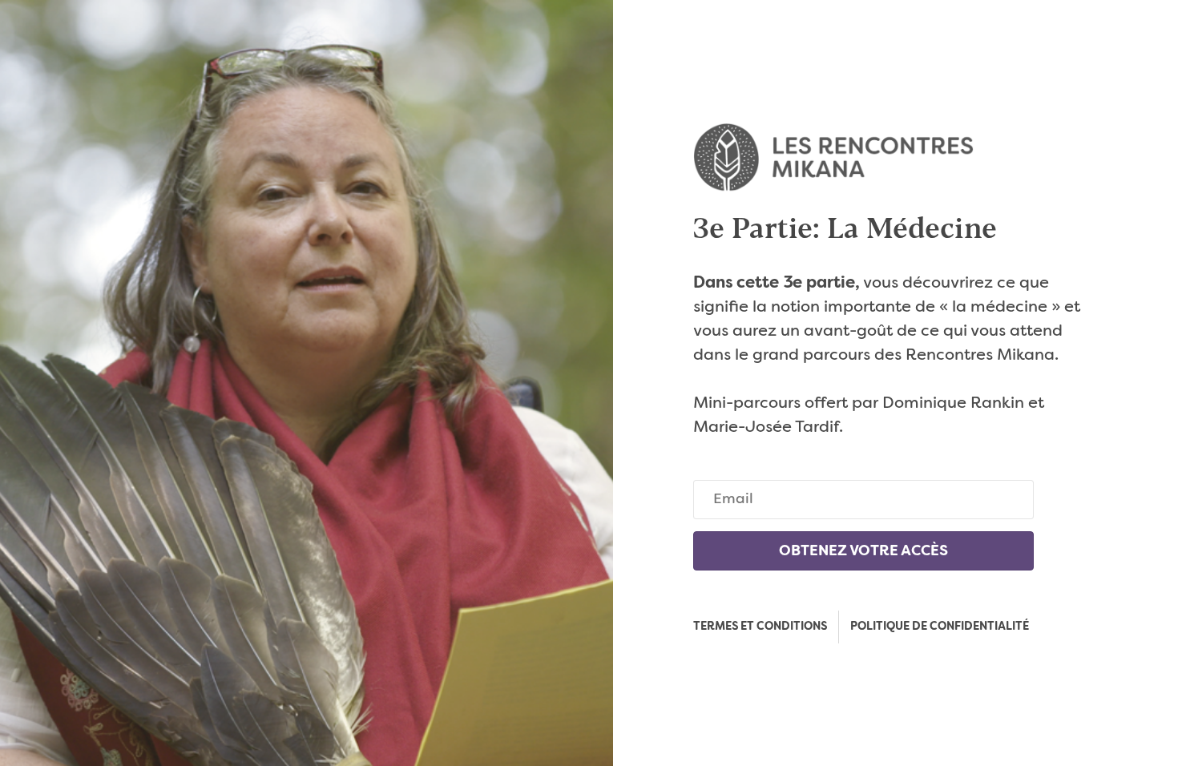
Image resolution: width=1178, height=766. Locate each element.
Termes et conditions (760, 626)
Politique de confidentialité (939, 626)
